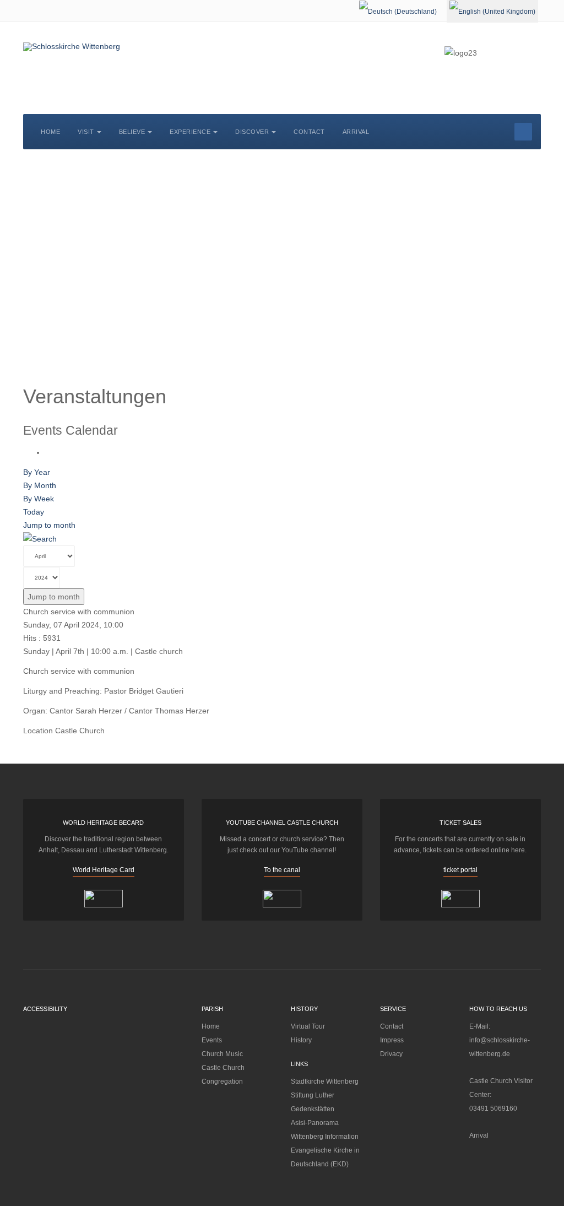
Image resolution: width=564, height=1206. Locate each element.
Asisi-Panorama (315, 1123)
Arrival (356, 131)
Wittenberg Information (325, 1136)
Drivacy (391, 1054)
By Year (36, 472)
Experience (190, 131)
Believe (132, 131)
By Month (39, 485)
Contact (309, 131)
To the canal (282, 870)
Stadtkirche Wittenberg (325, 1081)
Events (212, 1040)
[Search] (40, 538)
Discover (252, 131)
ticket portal (460, 870)
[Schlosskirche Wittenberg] (71, 46)
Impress (392, 1040)
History (301, 1040)
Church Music (222, 1054)
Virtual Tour (308, 1026)
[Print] (48, 452)
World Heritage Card (103, 870)
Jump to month (49, 525)
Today (33, 511)
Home (50, 131)
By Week (38, 498)
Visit (86, 131)
